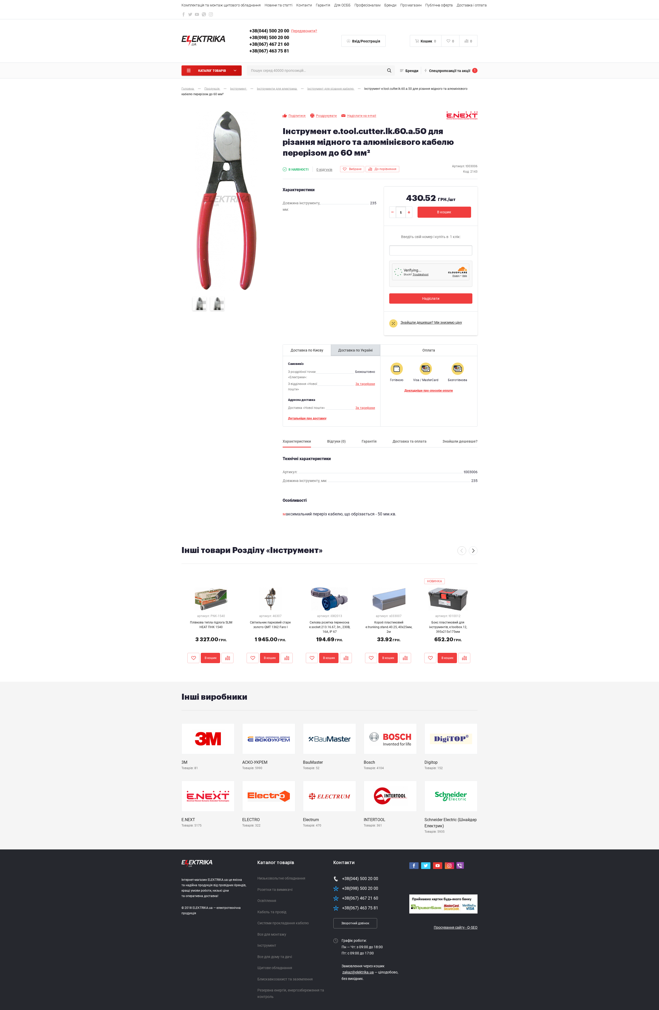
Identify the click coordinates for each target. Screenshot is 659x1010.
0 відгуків (324, 170)
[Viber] (204, 16)
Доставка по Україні (355, 350)
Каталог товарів (275, 862)
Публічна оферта (439, 5)
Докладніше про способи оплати (428, 390)
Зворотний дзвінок (355, 923)
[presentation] (461, 550)
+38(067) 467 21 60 (269, 44)
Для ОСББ (342, 5)
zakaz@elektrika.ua (358, 972)
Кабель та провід (271, 912)
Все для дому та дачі (274, 957)
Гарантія (323, 5)
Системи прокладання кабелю (283, 923)
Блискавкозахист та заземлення (285, 979)
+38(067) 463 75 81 (269, 51)
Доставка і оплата (472, 5)
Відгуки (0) (336, 441)
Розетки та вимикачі (274, 890)
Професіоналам (367, 5)
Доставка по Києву (307, 350)
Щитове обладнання (274, 968)
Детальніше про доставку (307, 418)
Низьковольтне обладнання (281, 878)
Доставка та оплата (410, 441)
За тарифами (365, 384)
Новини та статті (278, 5)
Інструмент (266, 945)
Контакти (304, 5)
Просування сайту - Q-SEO (456, 927)
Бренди (390, 5)
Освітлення (266, 901)
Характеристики (297, 441)
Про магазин (410, 5)
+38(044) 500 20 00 (269, 30)
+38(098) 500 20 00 (269, 37)
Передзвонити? (304, 31)
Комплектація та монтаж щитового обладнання (221, 5)
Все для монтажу (271, 934)
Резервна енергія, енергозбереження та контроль (290, 993)
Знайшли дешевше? (460, 441)
